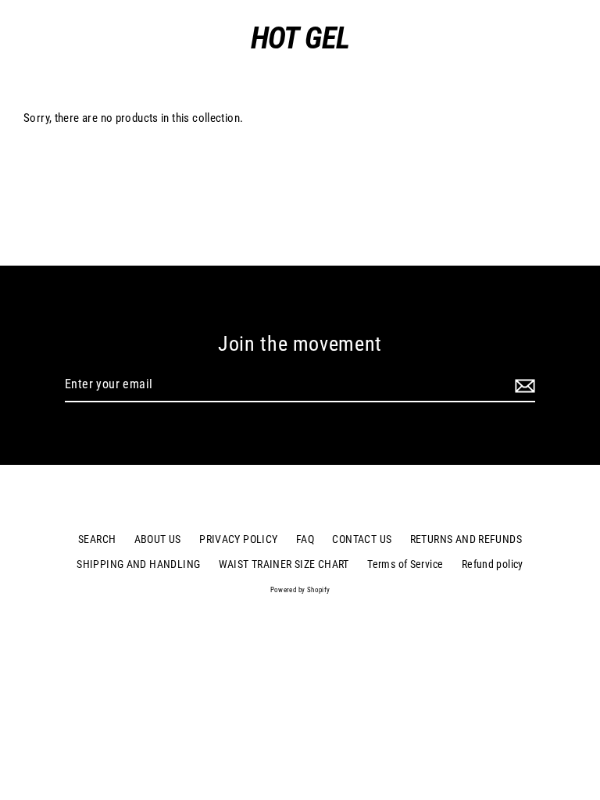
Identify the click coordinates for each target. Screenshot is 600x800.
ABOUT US (157, 539)
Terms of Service (405, 564)
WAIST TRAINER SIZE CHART (284, 564)
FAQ (305, 539)
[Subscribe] (522, 385)
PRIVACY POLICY (238, 539)
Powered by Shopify (300, 590)
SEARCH (97, 539)
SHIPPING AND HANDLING (138, 564)
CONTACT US (361, 539)
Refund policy (492, 564)
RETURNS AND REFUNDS (466, 539)
